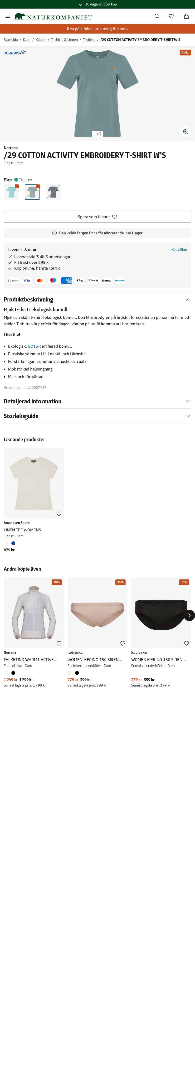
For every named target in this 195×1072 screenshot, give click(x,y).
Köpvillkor (179, 249)
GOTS (33, 346)
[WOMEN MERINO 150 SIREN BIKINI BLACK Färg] (77, 673)
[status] (97, 134)
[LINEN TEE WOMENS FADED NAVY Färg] (13, 543)
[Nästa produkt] (189, 615)
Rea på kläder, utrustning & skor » (97, 28)
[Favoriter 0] (171, 16)
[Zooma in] (185, 131)
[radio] (11, 192)
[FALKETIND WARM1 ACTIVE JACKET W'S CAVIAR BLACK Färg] (13, 673)
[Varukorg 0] (186, 16)
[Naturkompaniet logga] (53, 16)
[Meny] (7, 16)
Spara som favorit (94, 216)
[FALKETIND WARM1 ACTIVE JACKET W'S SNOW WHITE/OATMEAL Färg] (7, 673)
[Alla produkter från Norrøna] (15, 52)
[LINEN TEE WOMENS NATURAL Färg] (7, 543)
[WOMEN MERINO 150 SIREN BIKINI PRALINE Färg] (70, 673)
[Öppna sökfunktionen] (157, 16)
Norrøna (11, 147)
